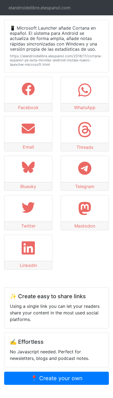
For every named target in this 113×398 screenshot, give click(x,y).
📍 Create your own (57, 378)
